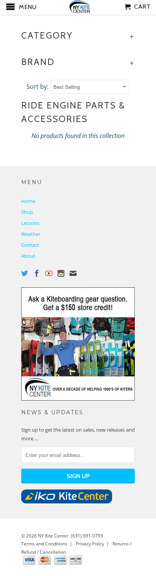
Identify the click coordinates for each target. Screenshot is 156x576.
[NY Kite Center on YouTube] (48, 273)
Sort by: (38, 86)
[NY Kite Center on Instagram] (61, 273)
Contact (30, 245)
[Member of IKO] (66, 501)
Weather (31, 234)
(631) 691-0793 (87, 536)
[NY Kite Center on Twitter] (24, 273)
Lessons (30, 223)
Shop (27, 212)
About (28, 255)
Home (28, 201)
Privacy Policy (90, 543)
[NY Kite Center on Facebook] (36, 273)
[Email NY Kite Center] (73, 273)
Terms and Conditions (44, 543)
